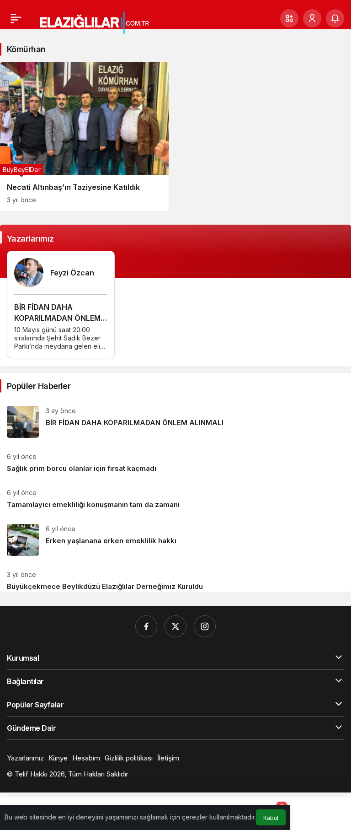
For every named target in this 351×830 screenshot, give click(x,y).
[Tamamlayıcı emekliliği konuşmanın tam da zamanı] (175, 499)
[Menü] (16, 18)
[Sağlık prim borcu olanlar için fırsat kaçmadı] (175, 463)
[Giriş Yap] (312, 18)
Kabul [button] (270, 817)
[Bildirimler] (335, 18)
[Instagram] (205, 626)
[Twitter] (175, 626)
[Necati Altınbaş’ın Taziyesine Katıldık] (84, 136)
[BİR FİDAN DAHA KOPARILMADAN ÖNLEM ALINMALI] (175, 422)
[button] (289, 18)
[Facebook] (146, 626)
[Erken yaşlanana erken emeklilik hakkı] (175, 540)
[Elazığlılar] (102, 22)
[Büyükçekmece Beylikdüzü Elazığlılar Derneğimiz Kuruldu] (175, 577)
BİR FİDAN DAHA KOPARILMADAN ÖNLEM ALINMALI (57, 318)
